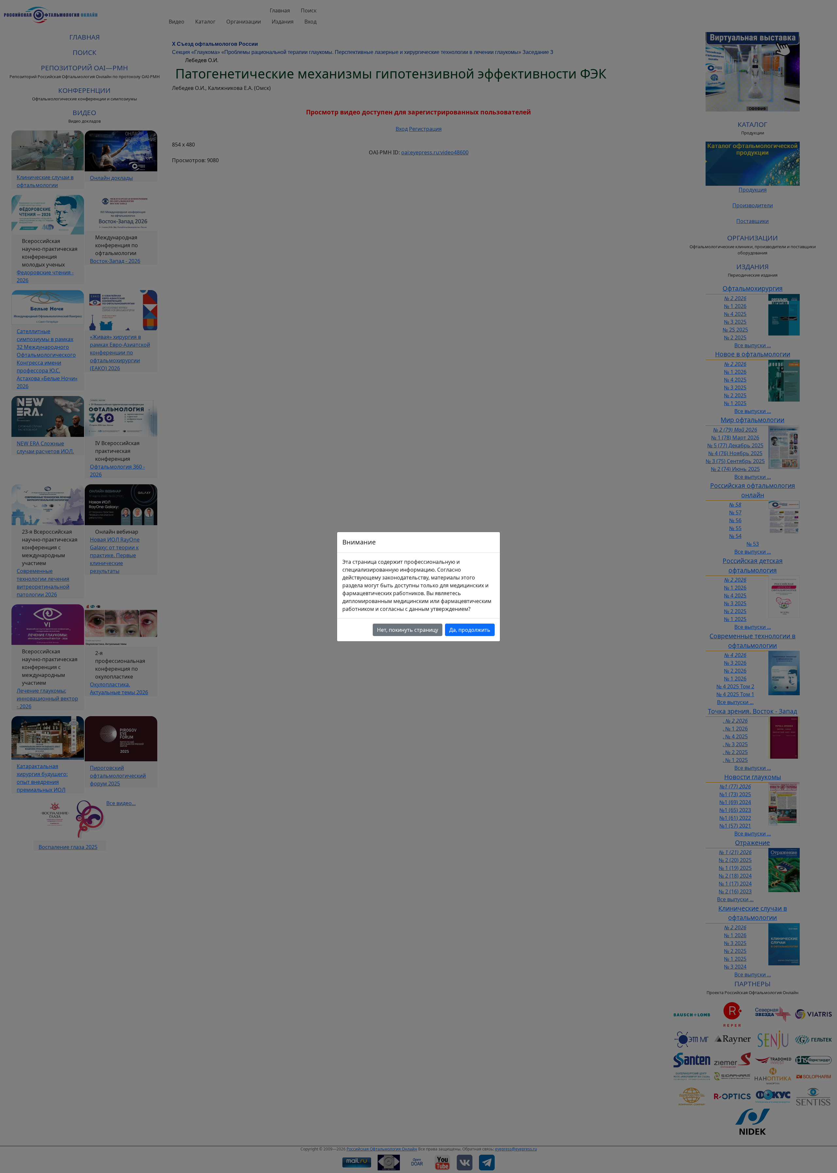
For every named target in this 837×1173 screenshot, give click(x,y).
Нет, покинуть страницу (407, 629)
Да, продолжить (469, 629)
